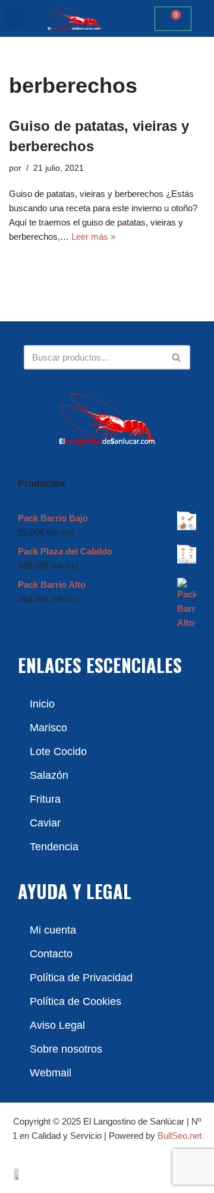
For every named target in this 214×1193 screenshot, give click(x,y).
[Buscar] (176, 357)
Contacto (51, 954)
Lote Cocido (58, 751)
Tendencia (54, 847)
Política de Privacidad (81, 978)
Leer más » (93, 236)
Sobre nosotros (66, 1049)
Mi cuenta (53, 930)
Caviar (45, 823)
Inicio (42, 704)
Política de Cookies (75, 1001)
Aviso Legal (57, 1025)
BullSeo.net (180, 1136)
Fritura (45, 799)
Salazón (49, 775)
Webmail (50, 1073)
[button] (15, 19)
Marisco (48, 728)
